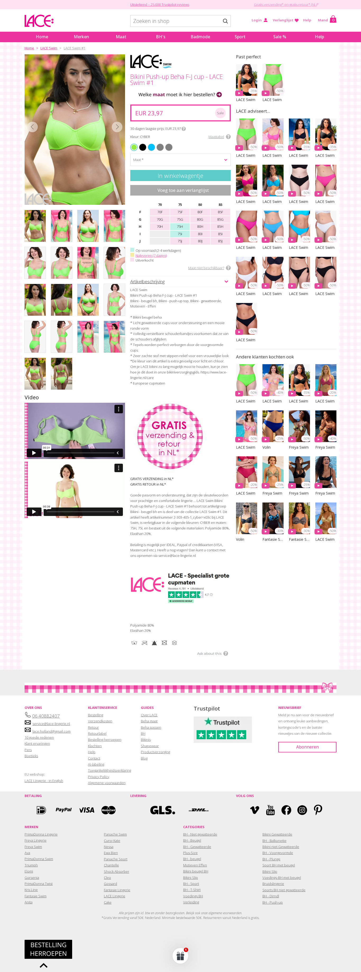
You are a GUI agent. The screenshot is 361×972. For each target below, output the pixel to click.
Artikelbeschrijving (147, 281)
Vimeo (255, 810)
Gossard (110, 883)
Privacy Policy (98, 776)
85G (220, 219)
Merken (81, 37)
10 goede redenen (39, 737)
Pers (28, 749)
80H (200, 226)
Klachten (95, 745)
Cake (108, 902)
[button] (180, 956)
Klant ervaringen (37, 743)
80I (200, 233)
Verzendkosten (100, 721)
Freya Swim (33, 846)
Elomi (29, 871)
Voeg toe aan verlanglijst (183, 190)
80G (200, 219)
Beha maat (149, 721)
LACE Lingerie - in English (44, 780)
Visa (86, 810)
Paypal (63, 810)
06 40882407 (46, 716)
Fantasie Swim (36, 896)
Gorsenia (32, 877)
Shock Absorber (116, 871)
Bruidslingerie (273, 883)
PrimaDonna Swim (39, 858)
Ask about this (209, 653)
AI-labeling (96, 764)
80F (200, 212)
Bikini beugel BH (195, 871)
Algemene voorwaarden (107, 782)
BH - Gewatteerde (197, 846)
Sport (240, 37)
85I (220, 233)
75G (180, 219)
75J (180, 241)
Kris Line (31, 889)
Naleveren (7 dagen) (151, 255)
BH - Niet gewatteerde (200, 834)
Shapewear (150, 745)
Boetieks (31, 755)
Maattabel (216, 136)
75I (180, 233)
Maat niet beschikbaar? (206, 267)
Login (257, 20)
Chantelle (111, 865)
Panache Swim (115, 834)
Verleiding (191, 902)
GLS (162, 810)
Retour (93, 727)
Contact (94, 758)
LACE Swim (48, 48)
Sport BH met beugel (278, 865)
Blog (144, 758)
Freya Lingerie (36, 840)
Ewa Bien (111, 852)
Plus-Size (190, 852)
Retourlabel (97, 733)
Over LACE (149, 715)
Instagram (302, 810)
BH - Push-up (272, 902)
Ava (27, 852)
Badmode (200, 37)
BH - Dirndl (270, 896)
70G (160, 219)
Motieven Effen (195, 865)
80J (200, 241)
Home (42, 37)
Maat (121, 37)
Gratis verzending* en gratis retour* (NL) (285, 4)
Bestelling (95, 715)
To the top (44, 965)
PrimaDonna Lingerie (41, 834)
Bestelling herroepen (104, 739)
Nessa (108, 846)
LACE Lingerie (114, 896)
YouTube (270, 810)
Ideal (41, 810)
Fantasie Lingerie (117, 890)
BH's (160, 37)
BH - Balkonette (274, 840)
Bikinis (146, 739)
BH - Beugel (192, 840)
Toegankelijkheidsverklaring (109, 770)
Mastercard (108, 810)
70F (160, 212)
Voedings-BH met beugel (281, 877)
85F (220, 212)
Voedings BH (193, 896)
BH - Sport (191, 883)
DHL (198, 810)
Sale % (279, 37)
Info (184, 129)
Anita (29, 902)
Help (307, 20)
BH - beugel (192, 858)
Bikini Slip (190, 877)
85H (220, 226)
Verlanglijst (283, 20)
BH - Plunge (271, 859)
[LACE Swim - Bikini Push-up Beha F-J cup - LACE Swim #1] (75, 129)
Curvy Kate (112, 840)
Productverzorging (155, 752)
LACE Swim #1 (74, 48)
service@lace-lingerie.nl (51, 723)
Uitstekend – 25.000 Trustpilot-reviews (159, 4)
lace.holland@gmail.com (52, 731)
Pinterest (318, 810)
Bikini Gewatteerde (277, 834)
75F (180, 212)
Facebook (286, 810)
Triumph (31, 865)
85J (220, 241)
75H (180, 226)
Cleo (107, 877)
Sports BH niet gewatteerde (284, 890)
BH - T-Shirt (192, 889)
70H (160, 226)
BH (143, 733)
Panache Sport (115, 859)
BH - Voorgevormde (277, 852)
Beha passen (151, 727)
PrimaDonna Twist (39, 883)
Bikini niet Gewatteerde (280, 846)
